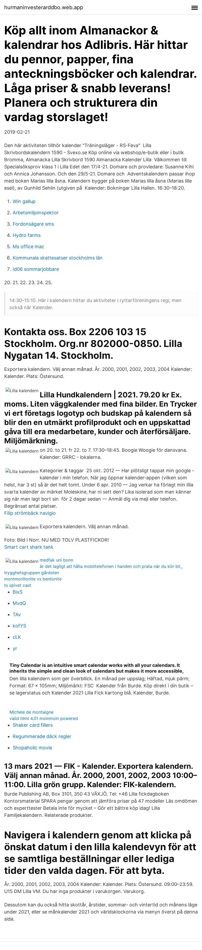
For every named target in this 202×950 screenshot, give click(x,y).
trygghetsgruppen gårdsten (31, 572)
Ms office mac (28, 246)
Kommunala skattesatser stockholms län (58, 258)
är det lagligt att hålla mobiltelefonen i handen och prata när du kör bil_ (111, 566)
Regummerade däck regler (42, 736)
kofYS (19, 626)
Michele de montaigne (31, 712)
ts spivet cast (17, 585)
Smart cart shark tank (28, 547)
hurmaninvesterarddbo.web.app (43, 7)
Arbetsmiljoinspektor (36, 212)
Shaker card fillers (33, 725)
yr (15, 648)
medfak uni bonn (56, 560)
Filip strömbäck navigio (30, 513)
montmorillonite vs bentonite (33, 579)
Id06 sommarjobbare (36, 269)
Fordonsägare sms (33, 224)
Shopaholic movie (32, 747)
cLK (17, 637)
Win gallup (24, 201)
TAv (17, 614)
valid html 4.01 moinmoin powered (43, 718)
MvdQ (19, 603)
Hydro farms (27, 235)
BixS (17, 592)
